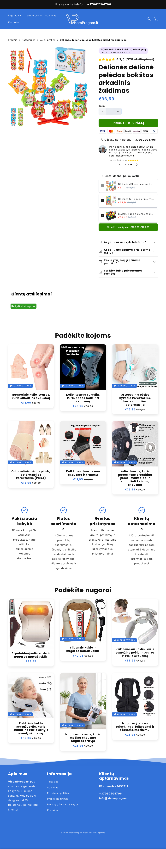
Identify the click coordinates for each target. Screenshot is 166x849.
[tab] (125, 164)
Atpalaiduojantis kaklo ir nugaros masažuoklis (31, 655)
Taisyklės (52, 781)
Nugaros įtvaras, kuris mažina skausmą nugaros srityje (83, 738)
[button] (33, 15)
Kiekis (102, 106)
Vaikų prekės (47, 40)
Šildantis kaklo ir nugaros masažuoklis (83, 649)
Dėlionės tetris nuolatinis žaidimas (136, 199)
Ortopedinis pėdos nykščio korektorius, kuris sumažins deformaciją (135, 399)
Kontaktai (53, 810)
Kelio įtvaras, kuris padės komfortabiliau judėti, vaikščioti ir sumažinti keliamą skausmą (135, 478)
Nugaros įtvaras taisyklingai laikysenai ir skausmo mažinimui (135, 727)
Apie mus (52, 787)
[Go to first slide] (136, 164)
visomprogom (76, 833)
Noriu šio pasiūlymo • (128, 227)
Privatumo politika (58, 793)
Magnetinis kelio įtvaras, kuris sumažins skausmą (31, 396)
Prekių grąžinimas (58, 798)
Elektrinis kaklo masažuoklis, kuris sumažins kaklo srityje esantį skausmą (30, 728)
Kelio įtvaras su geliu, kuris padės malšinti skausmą (83, 398)
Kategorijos (29, 40)
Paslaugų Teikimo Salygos (62, 804)
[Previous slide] (119, 164)
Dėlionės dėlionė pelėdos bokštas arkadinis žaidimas (136, 184)
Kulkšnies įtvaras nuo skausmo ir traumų (83, 473)
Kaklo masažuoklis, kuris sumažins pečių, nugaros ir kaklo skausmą (135, 653)
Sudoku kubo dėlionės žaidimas (136, 213)
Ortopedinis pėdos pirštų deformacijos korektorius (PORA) (30, 475)
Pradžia (12, 40)
